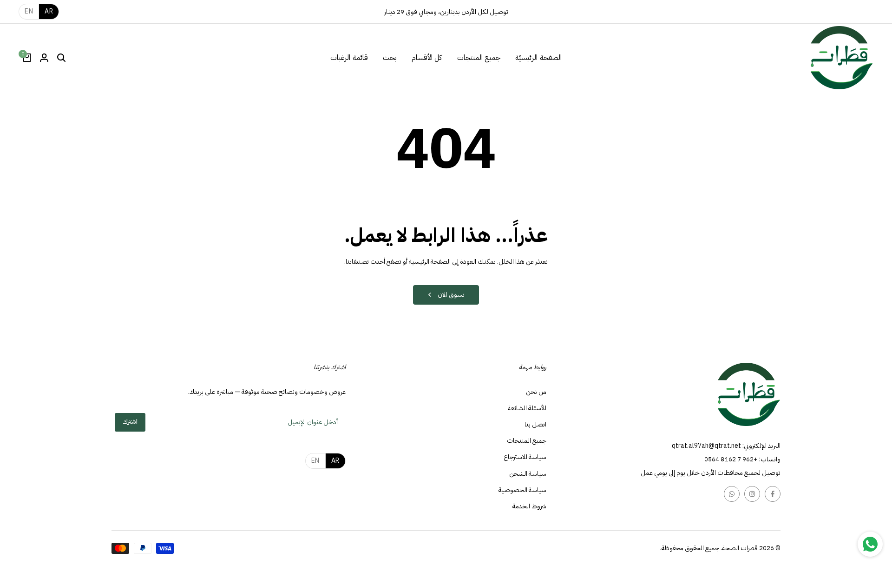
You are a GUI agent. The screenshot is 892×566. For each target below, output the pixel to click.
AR (49, 11)
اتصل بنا (535, 424)
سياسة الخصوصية (522, 490)
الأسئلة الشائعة (527, 408)
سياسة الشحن (527, 474)
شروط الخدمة (529, 506)
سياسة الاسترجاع (525, 457)
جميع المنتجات (526, 441)
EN (29, 11)
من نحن (536, 392)
